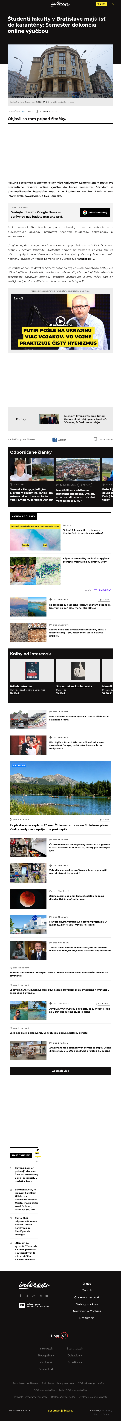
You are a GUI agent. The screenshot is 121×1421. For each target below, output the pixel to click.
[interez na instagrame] (40, 1294)
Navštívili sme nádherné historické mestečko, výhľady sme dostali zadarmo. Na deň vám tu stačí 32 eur (75, 495)
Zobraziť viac (60, 1070)
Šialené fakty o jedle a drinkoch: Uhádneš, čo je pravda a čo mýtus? (83, 532)
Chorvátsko (103, 1003)
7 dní (36, 1159)
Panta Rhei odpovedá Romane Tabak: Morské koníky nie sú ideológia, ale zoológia (26, 1226)
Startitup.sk (75, 1348)
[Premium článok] (19, 765)
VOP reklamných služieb (91, 1383)
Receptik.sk (46, 1355)
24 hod (37, 1152)
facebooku (87, 258)
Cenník (87, 1290)
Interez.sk (46, 1348)
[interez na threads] (27, 1294)
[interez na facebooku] (20, 1294)
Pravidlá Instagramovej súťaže (30, 1397)
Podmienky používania (25, 1383)
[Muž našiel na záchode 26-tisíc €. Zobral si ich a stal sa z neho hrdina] (28, 719)
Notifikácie (87, 1318)
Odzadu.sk (74, 1355)
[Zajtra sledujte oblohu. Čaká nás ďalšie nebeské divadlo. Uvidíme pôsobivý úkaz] (28, 898)
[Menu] (8, 4)
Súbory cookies (87, 1304)
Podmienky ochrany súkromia (58, 1383)
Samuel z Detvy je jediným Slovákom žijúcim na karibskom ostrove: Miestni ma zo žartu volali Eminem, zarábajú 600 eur (31, 494)
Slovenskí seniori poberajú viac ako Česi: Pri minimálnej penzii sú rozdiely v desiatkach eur (26, 1175)
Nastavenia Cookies (87, 1311)
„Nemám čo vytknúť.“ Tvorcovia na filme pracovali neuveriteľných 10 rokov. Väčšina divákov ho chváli (26, 1251)
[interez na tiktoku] (33, 1294)
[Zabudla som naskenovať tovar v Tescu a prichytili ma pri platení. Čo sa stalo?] (28, 872)
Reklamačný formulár (63, 1397)
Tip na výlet (85, 485)
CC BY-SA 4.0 (42, 102)
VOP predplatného (44, 1390)
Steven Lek (30, 102)
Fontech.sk (46, 1369)
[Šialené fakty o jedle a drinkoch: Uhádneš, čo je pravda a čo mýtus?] (35, 536)
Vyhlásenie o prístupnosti (93, 1397)
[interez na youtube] (46, 1294)
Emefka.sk (74, 1362)
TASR (30, 111)
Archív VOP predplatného (73, 1390)
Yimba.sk (46, 1362)
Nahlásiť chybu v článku (21, 439)
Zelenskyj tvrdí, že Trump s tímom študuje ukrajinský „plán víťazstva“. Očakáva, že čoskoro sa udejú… (85, 419)
